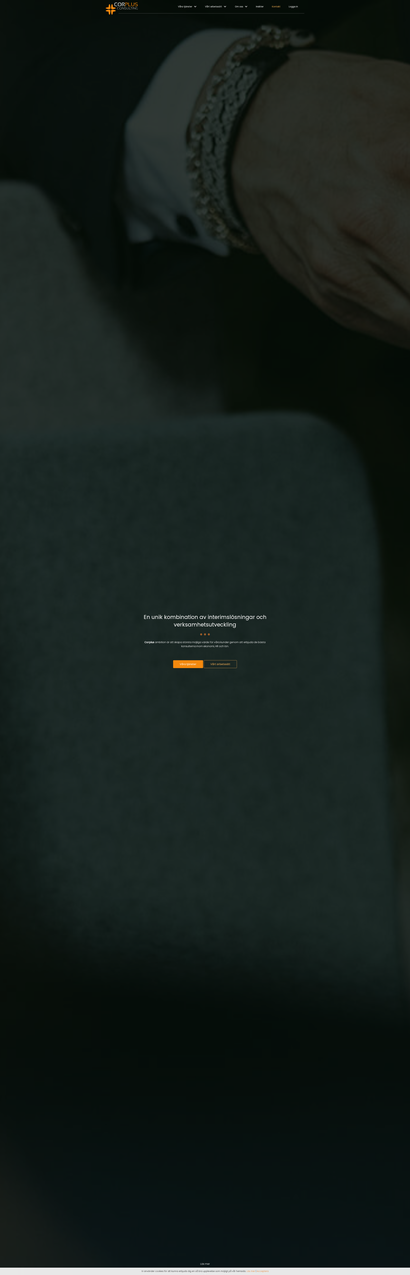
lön (226, 646)
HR (216, 646)
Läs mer (251, 1271)
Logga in (293, 6)
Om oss (239, 6)
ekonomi (208, 646)
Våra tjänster (185, 6)
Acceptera (263, 1271)
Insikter (260, 6)
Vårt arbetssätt (213, 6)
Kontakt (276, 6)
